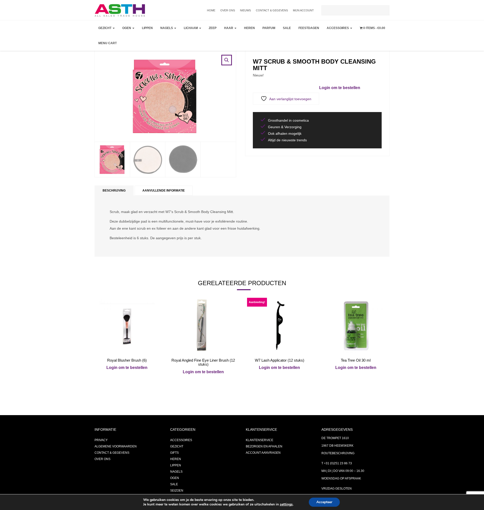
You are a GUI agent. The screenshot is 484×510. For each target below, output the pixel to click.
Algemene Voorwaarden (116, 446)
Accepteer (324, 502)
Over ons (227, 10)
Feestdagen (308, 28)
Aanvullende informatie (163, 190)
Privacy (101, 440)
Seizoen (176, 490)
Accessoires (338, 28)
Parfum (268, 28)
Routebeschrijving (337, 453)
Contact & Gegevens (272, 10)
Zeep (213, 28)
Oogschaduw (135, 42)
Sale (287, 28)
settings (286, 504)
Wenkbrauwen (136, 67)
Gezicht (105, 28)
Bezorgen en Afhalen (264, 446)
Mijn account (303, 10)
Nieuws (245, 10)
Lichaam (191, 28)
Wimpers (131, 54)
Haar (229, 28)
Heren (249, 28)
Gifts (174, 452)
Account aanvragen (263, 452)
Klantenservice (259, 440)
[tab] (114, 190)
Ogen (127, 28)
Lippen (147, 28)
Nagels (167, 28)
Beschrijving (114, 190)
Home (211, 10)
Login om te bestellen (339, 88)
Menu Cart (107, 43)
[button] (226, 60)
